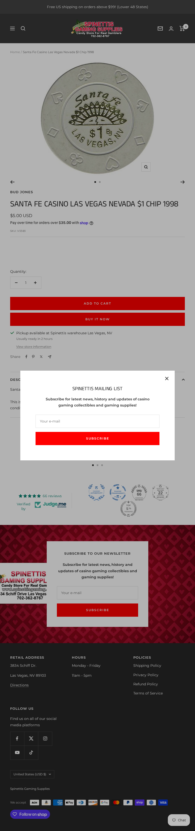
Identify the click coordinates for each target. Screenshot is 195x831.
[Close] (167, 378)
